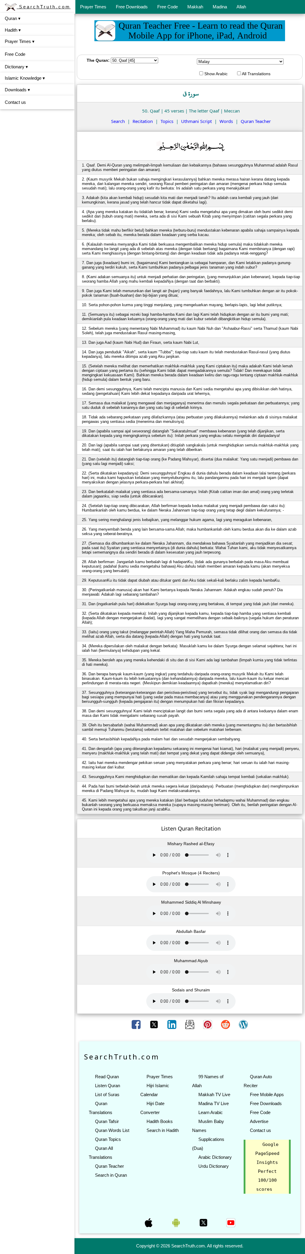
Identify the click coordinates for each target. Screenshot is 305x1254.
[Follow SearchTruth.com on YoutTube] (230, 1222)
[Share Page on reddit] (226, 1024)
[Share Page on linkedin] (172, 1024)
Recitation (143, 121)
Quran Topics (108, 1139)
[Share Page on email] (190, 1024)
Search (118, 121)
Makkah (195, 6)
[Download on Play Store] (177, 1222)
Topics (167, 121)
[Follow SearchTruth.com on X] (204, 1222)
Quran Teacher (256, 121)
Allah (241, 6)
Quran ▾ (13, 18)
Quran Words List (112, 1130)
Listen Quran (107, 1085)
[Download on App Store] (149, 1222)
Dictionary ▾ (16, 66)
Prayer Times (93, 6)
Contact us (15, 102)
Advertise (259, 1121)
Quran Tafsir (107, 1121)
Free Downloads (132, 6)
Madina (220, 6)
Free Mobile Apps (267, 1094)
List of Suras (107, 1094)
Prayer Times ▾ (20, 41)
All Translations (255, 73)
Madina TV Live (213, 1103)
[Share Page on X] (155, 1024)
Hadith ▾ (13, 30)
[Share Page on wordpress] (243, 1024)
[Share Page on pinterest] (208, 1024)
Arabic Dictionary (215, 1157)
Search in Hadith (163, 1130)
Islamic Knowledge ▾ (25, 78)
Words (226, 121)
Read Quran (107, 1076)
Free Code (167, 6)
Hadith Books (160, 1121)
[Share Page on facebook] (137, 1024)
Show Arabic (215, 73)
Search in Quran (111, 1175)
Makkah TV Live (214, 1094)
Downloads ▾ (17, 89)
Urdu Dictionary (213, 1166)
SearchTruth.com (44, 6)
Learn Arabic (210, 1112)
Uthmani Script (196, 121)
